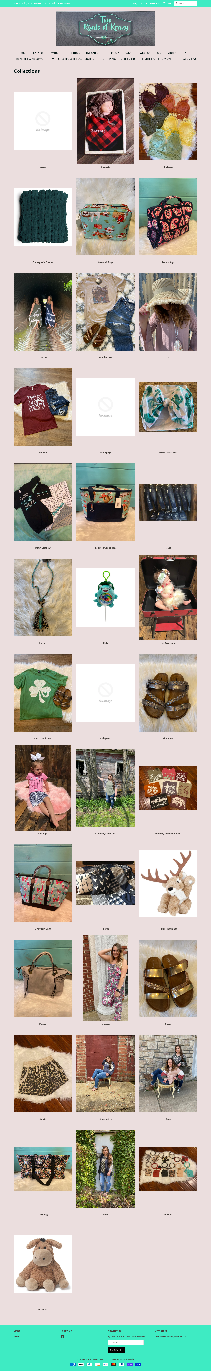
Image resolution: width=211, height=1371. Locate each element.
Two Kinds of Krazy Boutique (104, 1359)
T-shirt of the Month (159, 59)
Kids (75, 53)
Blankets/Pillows (30, 59)
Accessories (150, 53)
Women (57, 53)
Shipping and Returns (119, 59)
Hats (185, 53)
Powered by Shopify (125, 1359)
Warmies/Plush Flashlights (73, 59)
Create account (151, 3)
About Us (190, 59)
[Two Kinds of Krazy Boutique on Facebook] (62, 1337)
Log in (136, 3)
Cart (169, 3)
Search (16, 1336)
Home (23, 53)
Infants (92, 53)
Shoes (172, 53)
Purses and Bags (119, 53)
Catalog (39, 53)
